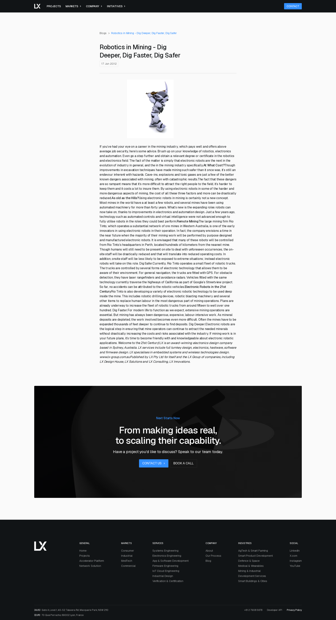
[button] (73, 6)
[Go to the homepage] (37, 6)
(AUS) (71, 610)
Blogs (103, 33)
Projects (54, 6)
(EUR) (59, 615)
